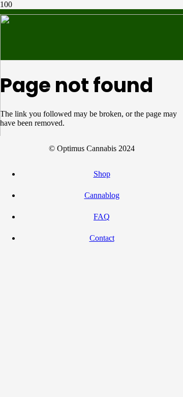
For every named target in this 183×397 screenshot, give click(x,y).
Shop (102, 173)
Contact (101, 238)
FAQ (102, 216)
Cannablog (101, 195)
